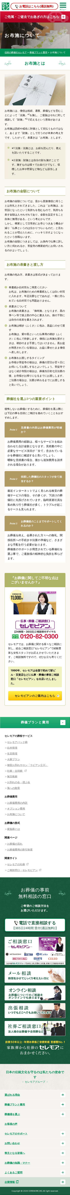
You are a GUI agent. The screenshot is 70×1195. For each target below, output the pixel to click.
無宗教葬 (12, 776)
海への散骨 (13, 788)
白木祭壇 (12, 747)
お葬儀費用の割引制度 (20, 849)
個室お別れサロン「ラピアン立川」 (27, 765)
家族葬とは (13, 829)
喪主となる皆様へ (15, 1153)
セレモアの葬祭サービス (19, 735)
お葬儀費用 (11, 796)
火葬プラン (13, 759)
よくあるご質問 (13, 1172)
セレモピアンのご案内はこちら (35, 695)
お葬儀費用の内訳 (17, 802)
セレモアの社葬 (16, 864)
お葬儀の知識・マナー (17, 1162)
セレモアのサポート (16, 1133)
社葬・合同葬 (15, 770)
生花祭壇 (12, 753)
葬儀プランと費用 (35, 722)
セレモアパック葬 (17, 742)
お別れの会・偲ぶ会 (18, 782)
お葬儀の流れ (14, 843)
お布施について (16, 814)
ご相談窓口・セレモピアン (22, 870)
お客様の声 (11, 1123)
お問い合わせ (12, 1143)
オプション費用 (16, 808)
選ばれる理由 (12, 1094)
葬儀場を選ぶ (12, 1114)
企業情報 (10, 1182)
